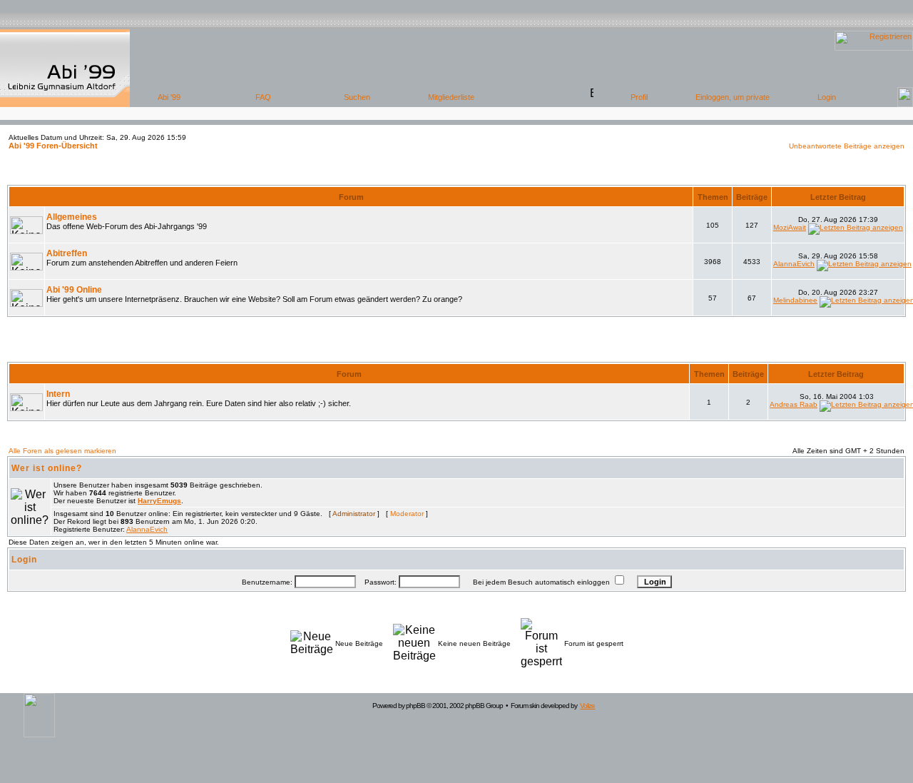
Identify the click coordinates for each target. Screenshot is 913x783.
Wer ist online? (46, 468)
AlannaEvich (794, 264)
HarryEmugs (159, 501)
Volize (587, 705)
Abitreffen (66, 253)
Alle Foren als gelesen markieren (62, 451)
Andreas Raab (793, 404)
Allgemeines (71, 217)
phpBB (415, 705)
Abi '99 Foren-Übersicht (53, 145)
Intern (58, 394)
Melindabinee (795, 300)
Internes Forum (457, 352)
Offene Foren (456, 175)
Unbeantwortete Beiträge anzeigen (846, 146)
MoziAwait (789, 227)
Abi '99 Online (74, 290)
